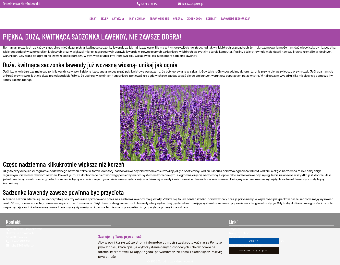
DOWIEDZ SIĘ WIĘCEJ (254, 250)
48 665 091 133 (149, 4)
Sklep (104, 18)
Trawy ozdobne (159, 18)
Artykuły (118, 18)
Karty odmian (136, 18)
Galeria (178, 18)
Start (93, 18)
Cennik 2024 (194, 18)
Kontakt (211, 18)
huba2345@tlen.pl (192, 4)
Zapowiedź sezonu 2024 (235, 18)
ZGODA (254, 241)
